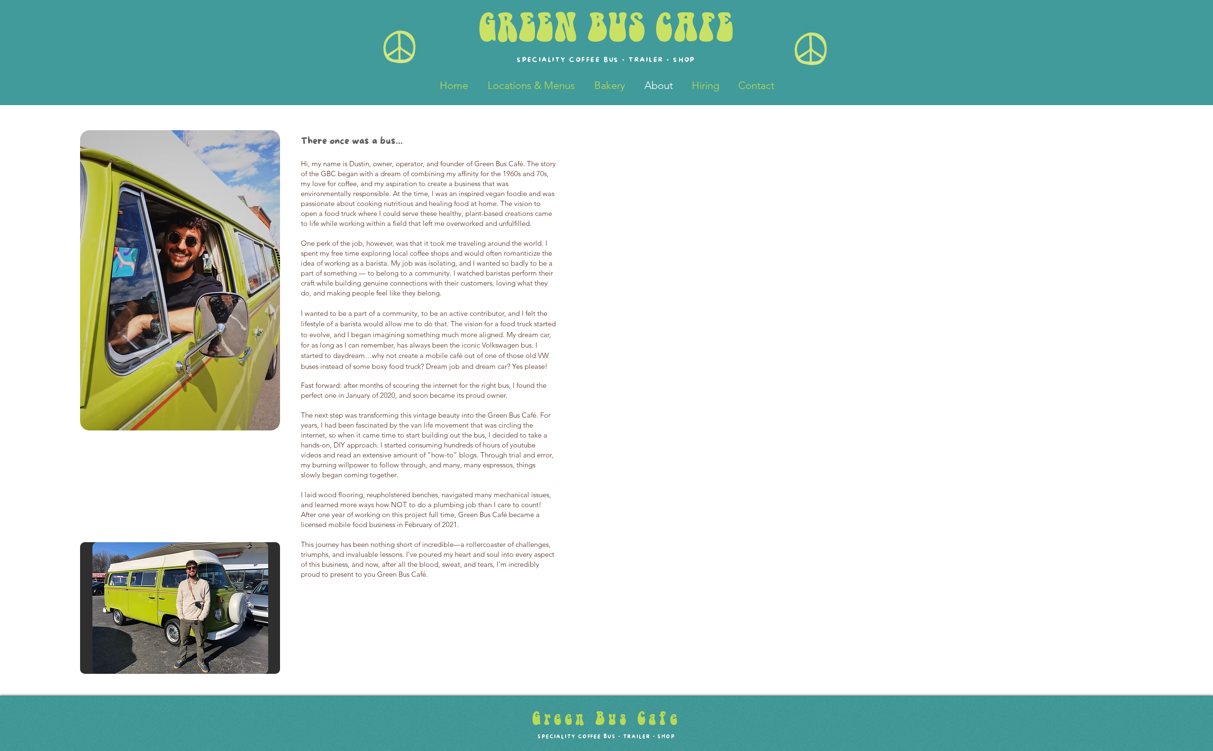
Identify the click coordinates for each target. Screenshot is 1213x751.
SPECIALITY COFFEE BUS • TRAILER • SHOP (606, 737)
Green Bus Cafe (606, 718)
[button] (180, 608)
